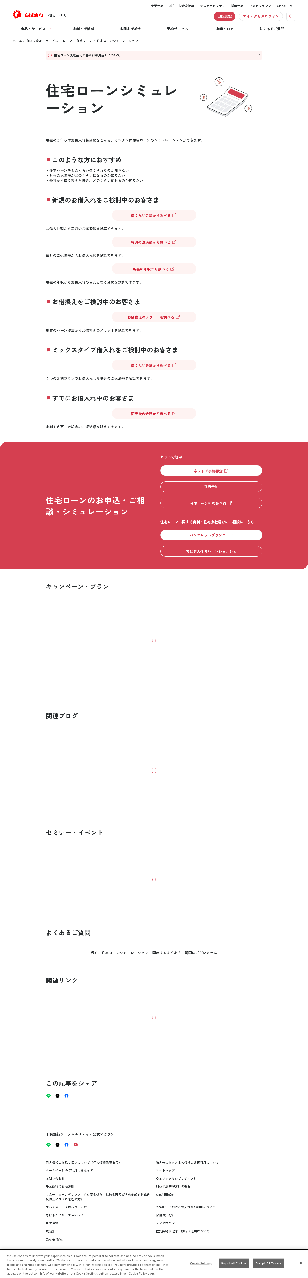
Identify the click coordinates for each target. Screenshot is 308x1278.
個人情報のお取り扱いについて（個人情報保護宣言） (84, 1162)
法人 (63, 15)
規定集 (50, 1231)
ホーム (17, 40)
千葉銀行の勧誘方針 (60, 1186)
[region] (154, 1263)
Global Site (284, 6)
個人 (52, 15)
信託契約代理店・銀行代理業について (182, 1231)
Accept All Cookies (268, 1263)
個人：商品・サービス (42, 40)
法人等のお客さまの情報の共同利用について (187, 1162)
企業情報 (157, 6)
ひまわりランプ (260, 6)
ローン (67, 40)
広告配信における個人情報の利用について (186, 1207)
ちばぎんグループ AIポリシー (66, 1215)
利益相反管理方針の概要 (173, 1186)
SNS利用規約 (165, 1194)
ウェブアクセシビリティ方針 (176, 1178)
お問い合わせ (55, 1178)
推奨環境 (52, 1223)
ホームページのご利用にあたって (69, 1170)
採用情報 (237, 6)
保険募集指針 (165, 1215)
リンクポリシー (167, 1223)
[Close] (301, 1263)
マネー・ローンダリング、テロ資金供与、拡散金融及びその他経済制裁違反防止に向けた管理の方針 (98, 1196)
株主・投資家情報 (181, 6)
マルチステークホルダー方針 (66, 1207)
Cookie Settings (201, 1263)
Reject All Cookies (233, 1263)
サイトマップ (165, 1170)
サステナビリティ (212, 6)
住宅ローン (84, 40)
